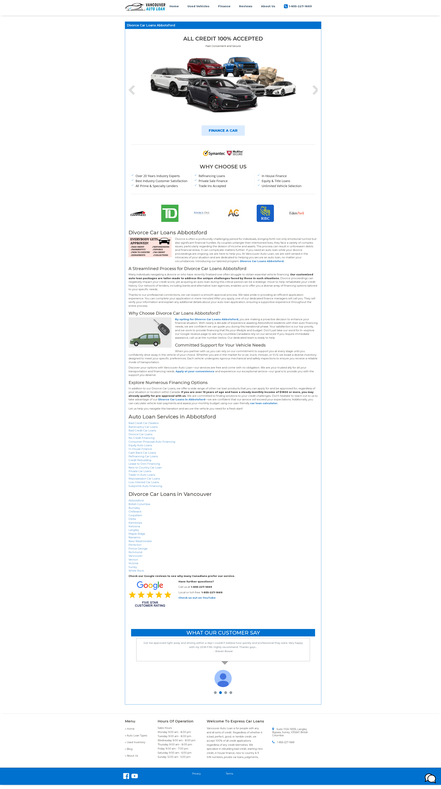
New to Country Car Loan (145, 467)
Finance (224, 6)
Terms (229, 773)
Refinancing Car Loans (143, 456)
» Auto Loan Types (136, 735)
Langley (134, 530)
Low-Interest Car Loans (144, 482)
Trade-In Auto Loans (142, 474)
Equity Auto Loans (140, 445)
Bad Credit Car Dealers (143, 423)
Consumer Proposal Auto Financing (152, 441)
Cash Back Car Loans (142, 452)
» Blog (128, 749)
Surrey (133, 567)
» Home (130, 728)
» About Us (131, 755)
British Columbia (139, 504)
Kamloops (135, 522)
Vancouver (135, 555)
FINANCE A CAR (223, 130)
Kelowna (134, 526)
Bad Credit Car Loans (142, 430)
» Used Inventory (135, 742)
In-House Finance (140, 449)
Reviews (245, 6)
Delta (132, 519)
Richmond (135, 552)
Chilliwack (135, 511)
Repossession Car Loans (144, 478)
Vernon (133, 559)
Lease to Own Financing (144, 463)
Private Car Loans (140, 471)
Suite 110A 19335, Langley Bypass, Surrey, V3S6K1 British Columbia (290, 732)
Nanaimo (135, 537)
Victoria (133, 563)
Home (174, 6)
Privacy (196, 773)
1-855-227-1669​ (285, 742)
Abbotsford (136, 500)
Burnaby (134, 508)
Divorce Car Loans (140, 434)
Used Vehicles (198, 6)
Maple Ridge (137, 533)
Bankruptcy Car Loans (143, 426)
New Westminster (140, 541)
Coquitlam (135, 515)
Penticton (135, 544)
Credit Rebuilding (140, 460)
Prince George (138, 548)
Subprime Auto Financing (145, 486)
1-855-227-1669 (300, 6)
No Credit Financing (142, 438)
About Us (268, 6)
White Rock (136, 570)
